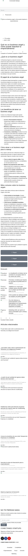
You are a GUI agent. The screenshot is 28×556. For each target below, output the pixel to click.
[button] (14, 7)
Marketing (14, 553)
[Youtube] (9, 538)
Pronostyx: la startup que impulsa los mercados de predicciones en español (18, 281)
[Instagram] (2, 538)
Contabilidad (18, 547)
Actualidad (9, 547)
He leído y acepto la (11, 522)
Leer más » (3, 356)
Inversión (22, 550)
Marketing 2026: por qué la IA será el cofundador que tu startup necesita (18, 311)
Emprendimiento (8, 550)
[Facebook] (5, 538)
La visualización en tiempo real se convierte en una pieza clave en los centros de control (18, 274)
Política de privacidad (16, 522)
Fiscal (15, 550)
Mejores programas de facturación (10, 492)
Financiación (8, 14)
